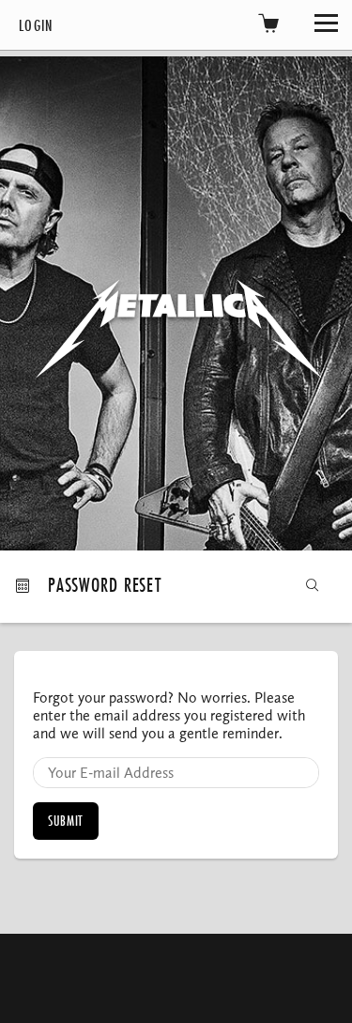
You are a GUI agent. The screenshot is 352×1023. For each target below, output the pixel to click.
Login (36, 25)
